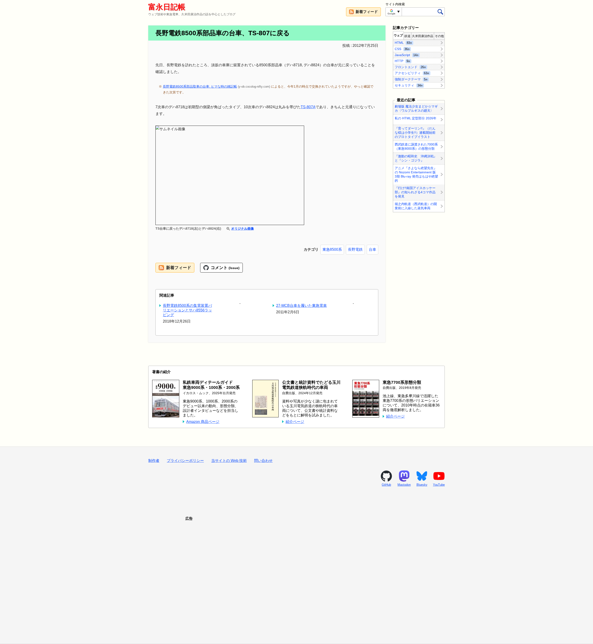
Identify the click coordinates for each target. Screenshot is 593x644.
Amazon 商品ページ (202, 422)
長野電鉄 (355, 249)
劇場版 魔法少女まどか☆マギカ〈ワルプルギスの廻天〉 (416, 108)
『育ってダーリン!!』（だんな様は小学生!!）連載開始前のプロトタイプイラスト (415, 133)
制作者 (153, 461)
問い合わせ (263, 461)
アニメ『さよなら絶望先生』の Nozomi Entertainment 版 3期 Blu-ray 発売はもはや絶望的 (416, 174)
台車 (372, 249)
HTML (403, 42)
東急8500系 (332, 249)
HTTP (402, 61)
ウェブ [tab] (398, 35)
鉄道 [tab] (407, 36)
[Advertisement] (296, 576)
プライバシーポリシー (185, 461)
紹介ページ (295, 422)
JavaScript (407, 55)
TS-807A (308, 107)
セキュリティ (409, 85)
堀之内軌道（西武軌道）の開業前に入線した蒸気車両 (416, 206)
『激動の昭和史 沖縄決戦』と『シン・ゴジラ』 (416, 158)
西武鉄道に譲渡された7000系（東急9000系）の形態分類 (416, 146)
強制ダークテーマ (411, 79)
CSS (402, 49)
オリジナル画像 (242, 228)
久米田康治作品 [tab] (422, 36)
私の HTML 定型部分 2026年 (415, 118)
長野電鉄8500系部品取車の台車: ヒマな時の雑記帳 (200, 86)
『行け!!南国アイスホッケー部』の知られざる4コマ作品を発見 (415, 192)
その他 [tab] (439, 36)
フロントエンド (410, 67)
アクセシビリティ (412, 73)
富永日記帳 (166, 7)
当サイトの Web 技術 (229, 461)
